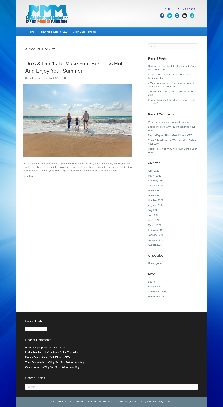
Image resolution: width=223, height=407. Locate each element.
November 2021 (157, 195)
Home (31, 31)
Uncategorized (156, 263)
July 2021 (153, 210)
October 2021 (155, 200)
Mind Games (181, 121)
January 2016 (155, 240)
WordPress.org (156, 296)
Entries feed (154, 286)
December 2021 (157, 190)
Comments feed (157, 291)
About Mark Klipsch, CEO (54, 31)
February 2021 (156, 230)
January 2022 (155, 185)
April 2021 (153, 220)
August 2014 (155, 244)
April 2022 (153, 170)
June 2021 (154, 215)
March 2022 (154, 175)
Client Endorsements (84, 31)
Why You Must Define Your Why (60, 352)
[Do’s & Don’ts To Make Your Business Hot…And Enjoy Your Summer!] (77, 120)
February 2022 (156, 180)
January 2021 (155, 234)
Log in (151, 281)
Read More (29, 176)
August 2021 (155, 205)
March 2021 (154, 225)
